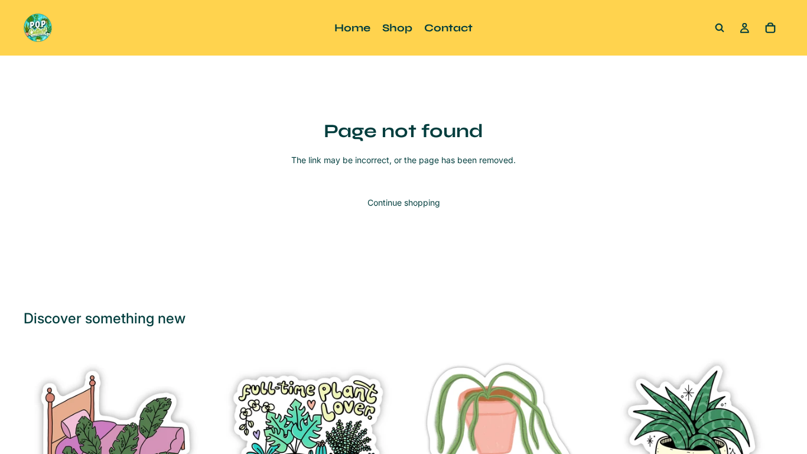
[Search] (720, 28)
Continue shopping (403, 202)
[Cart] (770, 28)
